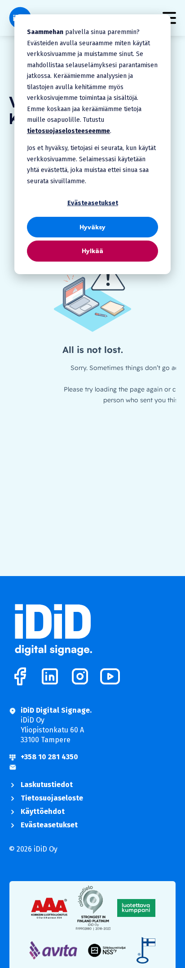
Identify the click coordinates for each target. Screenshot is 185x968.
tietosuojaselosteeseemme (68, 131)
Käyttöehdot (43, 811)
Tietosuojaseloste (52, 798)
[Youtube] (110, 677)
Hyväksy (92, 227)
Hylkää (92, 250)
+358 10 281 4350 (49, 757)
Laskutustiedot (47, 784)
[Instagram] (80, 677)
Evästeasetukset (92, 203)
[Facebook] (20, 677)
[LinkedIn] (50, 677)
